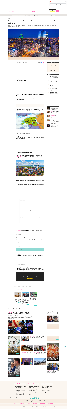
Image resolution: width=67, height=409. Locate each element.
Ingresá (57, 11)
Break (26, 13)
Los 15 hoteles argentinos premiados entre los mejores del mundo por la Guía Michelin (54, 65)
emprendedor (22, 286)
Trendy (53, 13)
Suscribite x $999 (52, 11)
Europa (19, 286)
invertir (16, 286)
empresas (30, 286)
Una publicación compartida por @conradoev (30, 221)
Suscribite (29, 403)
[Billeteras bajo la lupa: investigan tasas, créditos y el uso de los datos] (40, 348)
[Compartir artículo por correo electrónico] (23, 64)
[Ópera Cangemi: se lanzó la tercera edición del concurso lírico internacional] (48, 125)
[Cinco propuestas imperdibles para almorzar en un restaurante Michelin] (48, 116)
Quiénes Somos (35, 403)
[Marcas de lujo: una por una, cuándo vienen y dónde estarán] (25, 339)
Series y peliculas (40, 13)
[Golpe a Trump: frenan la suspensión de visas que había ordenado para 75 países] (53, 366)
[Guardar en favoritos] (43, 62)
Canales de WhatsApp (21, 403)
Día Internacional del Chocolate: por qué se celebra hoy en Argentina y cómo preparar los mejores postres (54, 70)
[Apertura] (23, 401)
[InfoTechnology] (42, 401)
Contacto (15, 403)
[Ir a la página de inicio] (11, 11)
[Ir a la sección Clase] (33, 11)
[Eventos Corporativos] (28, 401)
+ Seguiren (40, 62)
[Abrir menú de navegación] (8, 11)
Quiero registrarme (30, 278)
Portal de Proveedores (42, 403)
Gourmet (14, 13)
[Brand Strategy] (32, 401)
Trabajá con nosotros (50, 403)
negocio (26, 286)
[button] (65, 347)
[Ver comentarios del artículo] (25, 64)
